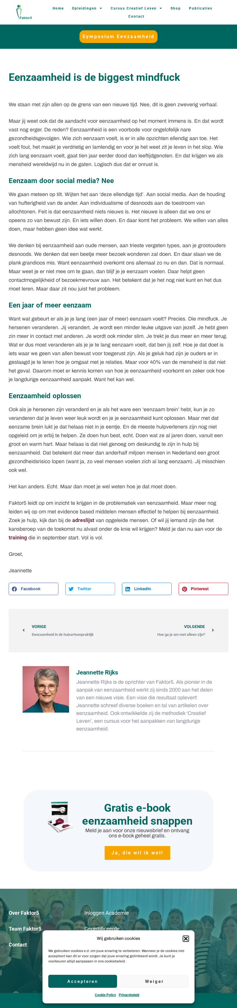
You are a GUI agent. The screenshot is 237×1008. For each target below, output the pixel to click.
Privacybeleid (129, 995)
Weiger (154, 981)
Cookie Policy (105, 995)
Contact (136, 16)
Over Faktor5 (24, 913)
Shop (176, 8)
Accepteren (82, 981)
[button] (186, 939)
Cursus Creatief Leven (134, 8)
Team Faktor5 (25, 929)
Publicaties (200, 8)
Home (58, 8)
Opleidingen (84, 8)
